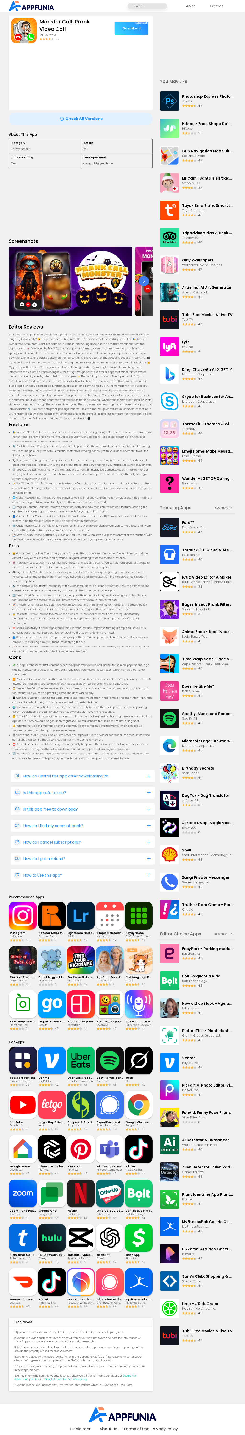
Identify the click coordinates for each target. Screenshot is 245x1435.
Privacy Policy (165, 1428)
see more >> (223, 507)
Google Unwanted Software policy (66, 1379)
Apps (190, 6)
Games (216, 6)
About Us (108, 1428)
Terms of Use (136, 1428)
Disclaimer (80, 1428)
